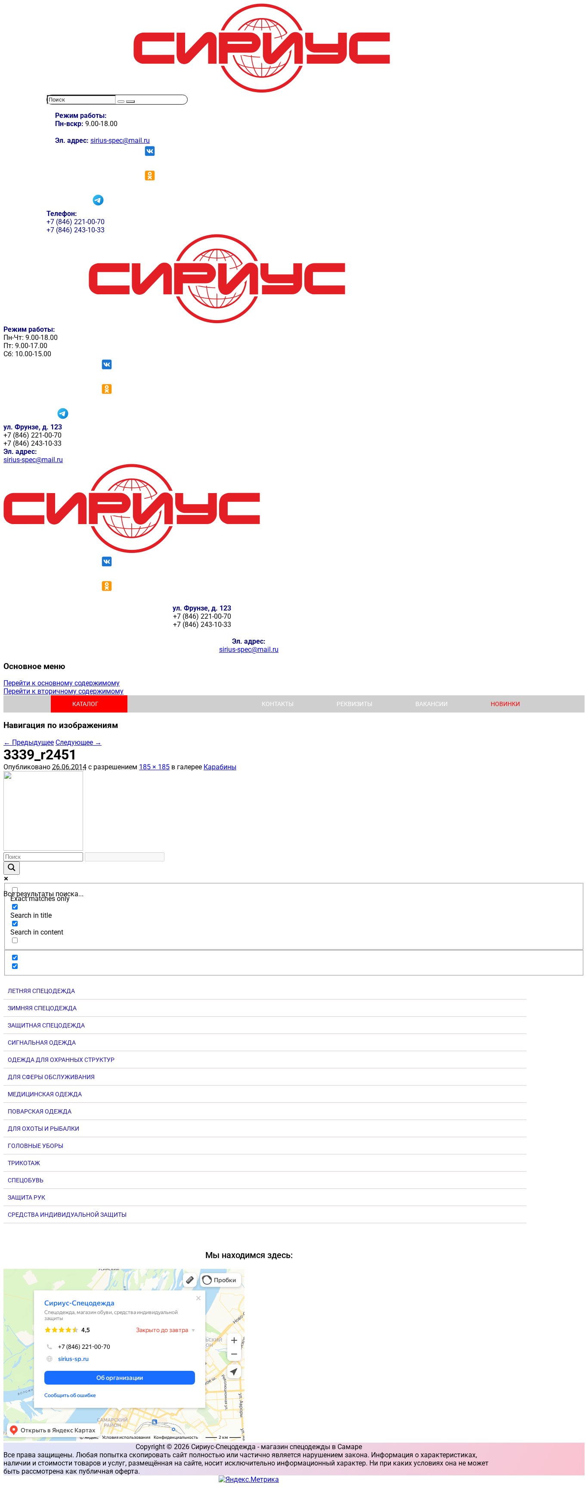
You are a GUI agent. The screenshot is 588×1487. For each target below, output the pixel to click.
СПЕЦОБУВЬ (25, 1180)
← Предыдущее (28, 742)
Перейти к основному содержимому (61, 683)
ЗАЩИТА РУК (26, 1197)
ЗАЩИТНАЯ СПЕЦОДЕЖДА (46, 1025)
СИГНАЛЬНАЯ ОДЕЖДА (42, 1042)
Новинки (505, 703)
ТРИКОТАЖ (24, 1163)
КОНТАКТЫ (278, 703)
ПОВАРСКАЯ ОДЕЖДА (39, 1111)
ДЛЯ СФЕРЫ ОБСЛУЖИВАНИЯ (51, 1077)
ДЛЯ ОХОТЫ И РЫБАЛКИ (43, 1128)
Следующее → (79, 742)
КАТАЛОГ (85, 703)
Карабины (220, 767)
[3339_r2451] (43, 848)
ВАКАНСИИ (431, 703)
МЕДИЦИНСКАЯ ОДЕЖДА (45, 1094)
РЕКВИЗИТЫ (354, 703)
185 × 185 (154, 767)
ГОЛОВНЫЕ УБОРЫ (35, 1145)
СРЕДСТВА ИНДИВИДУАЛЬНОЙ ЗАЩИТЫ (67, 1214)
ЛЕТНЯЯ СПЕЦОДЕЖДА (41, 990)
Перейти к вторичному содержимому (63, 691)
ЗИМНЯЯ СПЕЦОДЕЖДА (42, 1008)
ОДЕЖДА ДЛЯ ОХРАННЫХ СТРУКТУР (61, 1059)
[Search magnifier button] (11, 868)
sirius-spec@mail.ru (120, 140)
